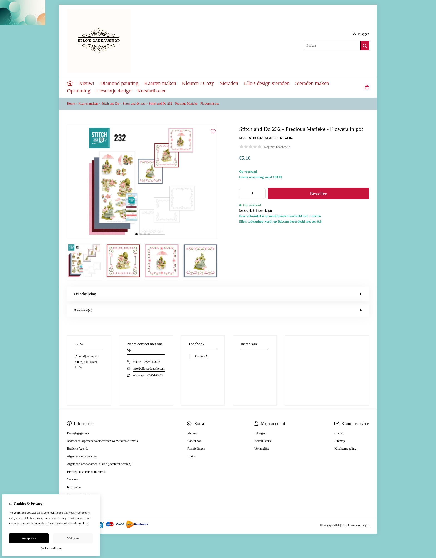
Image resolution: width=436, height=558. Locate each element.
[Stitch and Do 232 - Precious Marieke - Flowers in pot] (142, 237)
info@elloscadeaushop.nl (149, 368)
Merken (192, 433)
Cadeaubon (194, 441)
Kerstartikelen (152, 91)
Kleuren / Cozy (198, 83)
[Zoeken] (365, 45)
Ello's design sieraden (267, 83)
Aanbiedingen (196, 448)
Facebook (201, 356)
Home (71, 103)
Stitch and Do (110, 103)
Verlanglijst (261, 448)
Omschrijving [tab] (85, 294)
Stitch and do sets (134, 103)
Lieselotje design (113, 91)
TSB (343, 525)
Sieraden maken (312, 83)
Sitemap (339, 441)
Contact (339, 433)
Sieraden (229, 83)
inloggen (363, 34)
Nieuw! (86, 83)
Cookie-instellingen (358, 525)
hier (85, 523)
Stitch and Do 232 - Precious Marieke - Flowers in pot (184, 103)
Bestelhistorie (263, 441)
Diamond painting (119, 83)
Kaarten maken (160, 83)
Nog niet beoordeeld (277, 147)
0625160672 (152, 362)
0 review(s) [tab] (83, 310)
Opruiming (78, 91)
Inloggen (260, 433)
